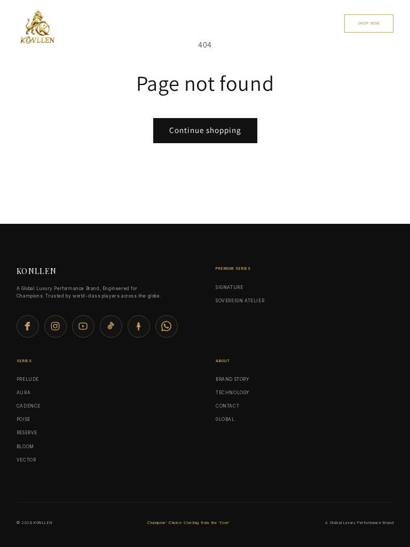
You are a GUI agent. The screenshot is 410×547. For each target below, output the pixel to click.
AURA (23, 392)
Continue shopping (205, 130)
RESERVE (27, 432)
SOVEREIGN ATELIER (240, 300)
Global (218, 23)
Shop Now (369, 23)
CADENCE (29, 406)
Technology (177, 23)
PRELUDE (28, 379)
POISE (23, 419)
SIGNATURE (229, 287)
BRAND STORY (232, 379)
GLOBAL (225, 419)
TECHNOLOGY (232, 392)
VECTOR (26, 460)
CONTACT (289, 23)
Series (138, 23)
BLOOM (25, 446)
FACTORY (252, 23)
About (323, 23)
